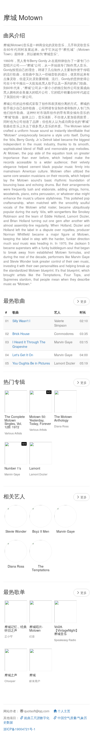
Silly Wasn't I (21, 321)
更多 (83, 301)
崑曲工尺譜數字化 (36, 717)
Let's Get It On (22, 355)
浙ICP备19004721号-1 (19, 729)
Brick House (21, 333)
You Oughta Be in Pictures (31, 363)
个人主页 (63, 711)
